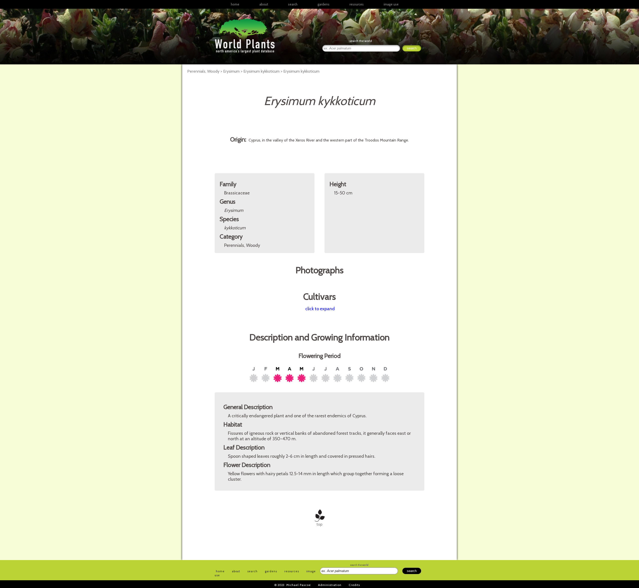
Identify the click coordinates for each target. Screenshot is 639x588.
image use (391, 4)
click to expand (320, 308)
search (293, 4)
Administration (329, 585)
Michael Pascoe (298, 585)
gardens (323, 4)
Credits (354, 585)
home (235, 4)
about (263, 4)
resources (291, 571)
